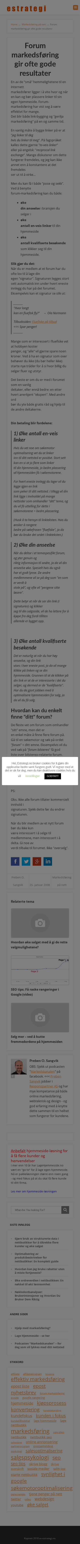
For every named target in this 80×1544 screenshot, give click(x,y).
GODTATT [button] (53, 776)
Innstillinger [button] (32, 776)
